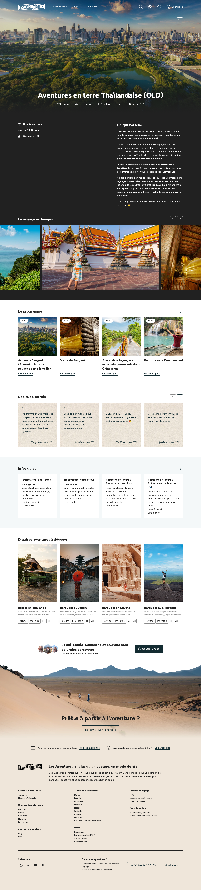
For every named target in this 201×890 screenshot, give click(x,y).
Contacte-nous (150, 648)
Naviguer (22, 819)
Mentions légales (138, 801)
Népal (77, 808)
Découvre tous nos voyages (100, 729)
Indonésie (78, 801)
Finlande (78, 817)
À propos (22, 795)
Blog (20, 833)
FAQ (132, 795)
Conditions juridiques (140, 812)
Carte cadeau (80, 838)
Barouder (22, 816)
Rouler (21, 812)
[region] (100, 253)
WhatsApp (173, 865)
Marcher (22, 809)
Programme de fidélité (84, 835)
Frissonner (23, 822)
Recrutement (80, 841)
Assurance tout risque (141, 798)
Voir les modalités (89, 747)
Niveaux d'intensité (27, 798)
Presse (21, 836)
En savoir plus (162, 747)
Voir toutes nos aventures (87, 821)
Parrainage (79, 832)
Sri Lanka (78, 811)
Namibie (78, 804)
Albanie (77, 814)
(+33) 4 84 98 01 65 (145, 865)
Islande (77, 798)
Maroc (77, 795)
